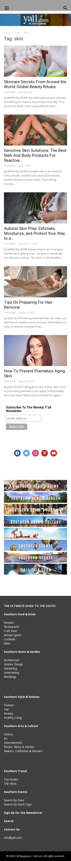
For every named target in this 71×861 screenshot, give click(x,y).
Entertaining (11, 672)
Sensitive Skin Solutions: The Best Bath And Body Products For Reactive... (35, 155)
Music (17, 747)
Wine (7, 643)
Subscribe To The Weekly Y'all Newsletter (28, 409)
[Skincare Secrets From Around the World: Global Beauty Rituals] (35, 61)
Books (8, 747)
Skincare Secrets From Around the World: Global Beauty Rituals (35, 84)
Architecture (11, 660)
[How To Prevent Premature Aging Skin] (35, 350)
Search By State (14, 800)
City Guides (11, 779)
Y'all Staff (9, 92)
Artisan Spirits (12, 635)
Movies (29, 747)
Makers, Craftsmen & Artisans (23, 751)
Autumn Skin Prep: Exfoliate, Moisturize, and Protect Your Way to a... (34, 233)
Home (7, 32)
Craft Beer (10, 631)
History (8, 734)
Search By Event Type (18, 804)
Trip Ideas (10, 783)
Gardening (10, 668)
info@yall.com (13, 838)
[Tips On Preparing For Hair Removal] (35, 281)
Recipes (9, 622)
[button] (65, 8)
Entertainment (13, 742)
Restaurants (11, 627)
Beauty (8, 713)
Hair (6, 709)
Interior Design (13, 664)
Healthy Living (13, 717)
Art (6, 738)
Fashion (9, 705)
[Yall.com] (35, 20)
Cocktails (9, 639)
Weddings (10, 677)
